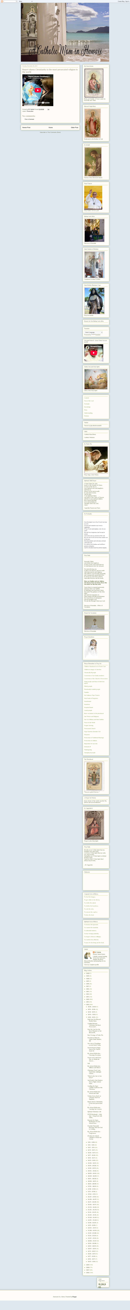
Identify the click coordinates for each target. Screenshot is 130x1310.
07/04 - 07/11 (92, 1194)
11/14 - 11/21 (91, 1145)
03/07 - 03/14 (92, 1238)
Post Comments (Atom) (54, 132)
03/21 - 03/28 (92, 1233)
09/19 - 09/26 (92, 1165)
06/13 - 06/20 (92, 1202)
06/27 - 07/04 (92, 1197)
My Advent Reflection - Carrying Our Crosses (95, 1108)
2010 (87, 1004)
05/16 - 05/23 (92, 1212)
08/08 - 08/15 (92, 1181)
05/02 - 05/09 (92, 1217)
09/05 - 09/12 (92, 1171)
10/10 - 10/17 (91, 1158)
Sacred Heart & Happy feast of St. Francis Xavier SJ (94, 1049)
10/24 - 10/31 (92, 1152)
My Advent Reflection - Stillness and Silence (94, 1066)
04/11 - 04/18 (92, 1225)
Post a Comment (29, 119)
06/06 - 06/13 (92, 1204)
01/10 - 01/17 (91, 1259)
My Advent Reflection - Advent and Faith (94, 1092)
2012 (87, 999)
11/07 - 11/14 (91, 1147)
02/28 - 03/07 (92, 1241)
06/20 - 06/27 (92, 1199)
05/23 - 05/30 (92, 1209)
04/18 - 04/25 (92, 1222)
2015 (87, 991)
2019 (87, 981)
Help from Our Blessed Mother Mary (94, 1020)
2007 (88, 1270)
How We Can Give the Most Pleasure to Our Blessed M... (94, 1031)
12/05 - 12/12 (92, 1014)
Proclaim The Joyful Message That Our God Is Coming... (95, 1127)
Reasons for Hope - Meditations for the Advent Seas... (94, 1121)
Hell (89, 1063)
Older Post (74, 127)
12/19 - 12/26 (92, 1009)
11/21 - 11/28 (91, 1142)
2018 (87, 983)
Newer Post (26, 127)
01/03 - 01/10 (92, 1261)
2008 (88, 1267)
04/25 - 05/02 (92, 1220)
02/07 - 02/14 (92, 1248)
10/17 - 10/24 (92, 1155)
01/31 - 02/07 (92, 1251)
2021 (87, 976)
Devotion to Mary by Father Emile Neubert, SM (94, 1039)
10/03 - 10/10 (92, 1160)
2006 (88, 1272)
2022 (88, 973)
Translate (97, 334)
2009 (88, 1265)
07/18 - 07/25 (92, 1189)
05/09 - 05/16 (92, 1215)
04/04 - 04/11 (92, 1228)
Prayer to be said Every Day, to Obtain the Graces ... (94, 1059)
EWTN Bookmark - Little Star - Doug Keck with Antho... (95, 1116)
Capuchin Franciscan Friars (92, 508)
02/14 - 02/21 (92, 1246)
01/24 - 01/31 (92, 1254)
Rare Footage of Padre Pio (95, 1035)
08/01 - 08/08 (92, 1184)
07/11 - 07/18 (91, 1191)
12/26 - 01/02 (92, 1006)
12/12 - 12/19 (91, 1012)
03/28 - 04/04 (92, 1230)
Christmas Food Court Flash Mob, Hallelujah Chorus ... (94, 1072)
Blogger (74, 1296)
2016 (87, 989)
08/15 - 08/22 (92, 1178)
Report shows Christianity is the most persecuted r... (95, 1103)
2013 (87, 997)
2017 (87, 986)
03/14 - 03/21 (92, 1235)
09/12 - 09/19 (92, 1168)
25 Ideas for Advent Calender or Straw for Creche (94, 1137)
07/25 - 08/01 (92, 1186)
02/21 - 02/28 (92, 1243)
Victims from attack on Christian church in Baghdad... (94, 1097)
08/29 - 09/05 (92, 1173)
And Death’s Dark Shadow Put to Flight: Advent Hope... (95, 1081)
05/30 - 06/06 (92, 1207)
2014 (87, 994)
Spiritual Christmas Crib (94, 1111)
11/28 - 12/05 (92, 1017)
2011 (87, 1002)
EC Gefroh (98, 952)
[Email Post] (48, 109)
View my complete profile (91, 964)
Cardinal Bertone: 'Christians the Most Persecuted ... (94, 1025)
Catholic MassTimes (90, 434)
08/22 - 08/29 (92, 1176)
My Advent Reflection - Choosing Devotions (94, 1054)
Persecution (30, 111)
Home (51, 127)
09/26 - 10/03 (92, 1163)
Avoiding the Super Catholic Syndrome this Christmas (95, 1087)
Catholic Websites (89, 437)
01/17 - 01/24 (92, 1256)
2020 (88, 978)
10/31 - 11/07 (91, 1150)
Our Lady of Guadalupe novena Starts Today (94, 1044)
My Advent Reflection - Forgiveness (94, 1132)
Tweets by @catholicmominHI (92, 425)
